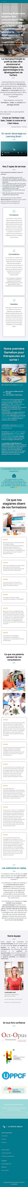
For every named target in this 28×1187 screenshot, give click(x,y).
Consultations (4, 1136)
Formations (4, 1142)
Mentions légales (5, 1149)
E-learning (3, 1139)
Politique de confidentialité (7, 1156)
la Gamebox (6, 191)
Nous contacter (5, 1170)
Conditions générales (6, 1153)
